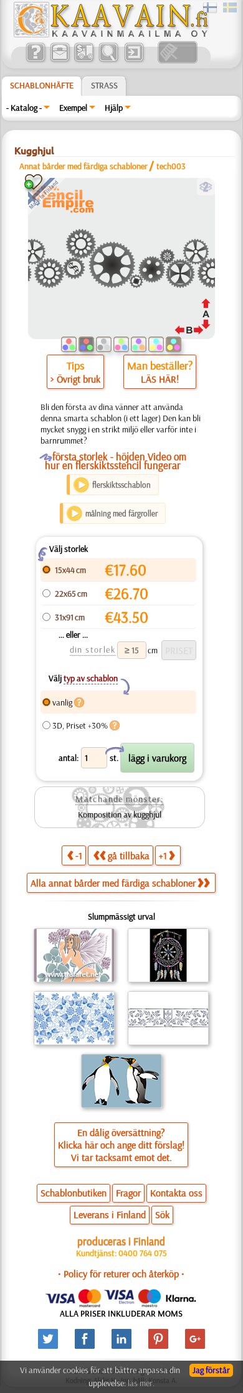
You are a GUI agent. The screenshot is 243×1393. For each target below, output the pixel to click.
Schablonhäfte (42, 85)
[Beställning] (84, 60)
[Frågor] (35, 60)
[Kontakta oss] (59, 60)
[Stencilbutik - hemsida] (110, 34)
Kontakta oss (176, 1192)
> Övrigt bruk (75, 379)
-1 (78, 855)
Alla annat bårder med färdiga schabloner (113, 883)
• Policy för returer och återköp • (121, 1273)
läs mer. (141, 1383)
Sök (162, 1214)
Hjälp (114, 107)
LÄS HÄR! (160, 379)
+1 (163, 855)
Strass (104, 85)
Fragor (128, 1192)
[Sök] (108, 60)
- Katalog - (24, 107)
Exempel (73, 107)
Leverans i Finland (110, 1214)
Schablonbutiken (73, 1192)
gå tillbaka (129, 855)
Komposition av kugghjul (119, 814)
